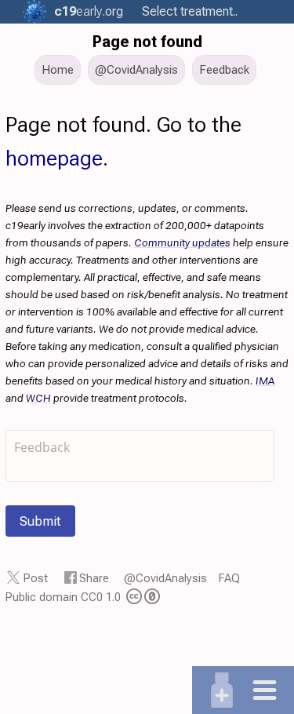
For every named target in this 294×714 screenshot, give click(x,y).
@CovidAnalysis (165, 578)
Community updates (182, 242)
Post (36, 578)
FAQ (229, 578)
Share (94, 578)
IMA (265, 380)
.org (88, 11)
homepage (54, 158)
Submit (40, 521)
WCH (38, 398)
